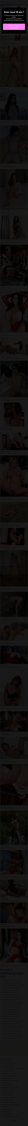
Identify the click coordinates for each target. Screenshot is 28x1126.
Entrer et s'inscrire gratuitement (14, 27)
